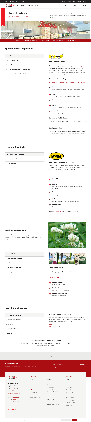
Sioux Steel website (57, 211)
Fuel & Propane (52, 396)
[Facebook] (8, 409)
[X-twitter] (11, 409)
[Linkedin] (15, 409)
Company (69, 376)
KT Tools (51, 327)
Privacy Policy (65, 367)
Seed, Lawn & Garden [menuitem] (58, 40)
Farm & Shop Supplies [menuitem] (71, 40)
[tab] (24, 56)
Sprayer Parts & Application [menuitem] (31, 40)
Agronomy (33, 376)
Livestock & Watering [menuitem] (45, 40)
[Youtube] (13, 409)
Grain (32, 389)
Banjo (82, 66)
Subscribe (82, 364)
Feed (48, 376)
